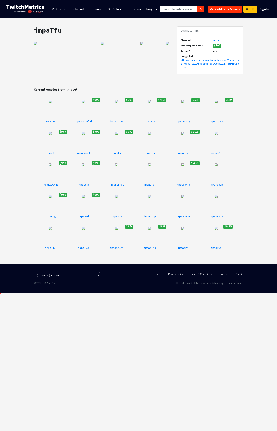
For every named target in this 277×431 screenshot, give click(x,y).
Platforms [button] (59, 9)
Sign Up (250, 9)
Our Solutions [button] (117, 9)
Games (98, 9)
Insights (151, 9)
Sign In (264, 9)
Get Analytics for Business (225, 9)
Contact (224, 274)
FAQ (158, 274)
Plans (137, 9)
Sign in (239, 274)
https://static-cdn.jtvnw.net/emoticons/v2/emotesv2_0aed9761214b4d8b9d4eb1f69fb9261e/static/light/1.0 (210, 63)
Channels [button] (79, 9)
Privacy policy (175, 274)
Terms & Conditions (201, 274)
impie (216, 40)
